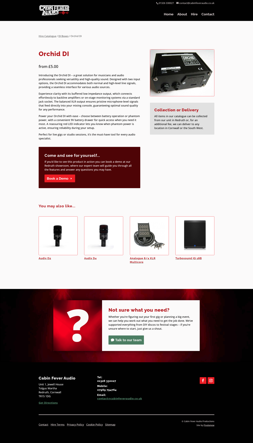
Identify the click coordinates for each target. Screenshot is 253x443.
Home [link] (168, 14)
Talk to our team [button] (128, 340)
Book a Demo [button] (57, 178)
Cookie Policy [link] (94, 424)
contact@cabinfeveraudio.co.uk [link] (119, 398)
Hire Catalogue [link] (47, 36)
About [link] (182, 14)
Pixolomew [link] (209, 425)
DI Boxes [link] (63, 36)
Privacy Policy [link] (75, 424)
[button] (203, 380)
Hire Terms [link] (58, 424)
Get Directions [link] (48, 403)
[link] (54, 13)
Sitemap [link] (110, 424)
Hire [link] (194, 14)
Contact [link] (207, 14)
